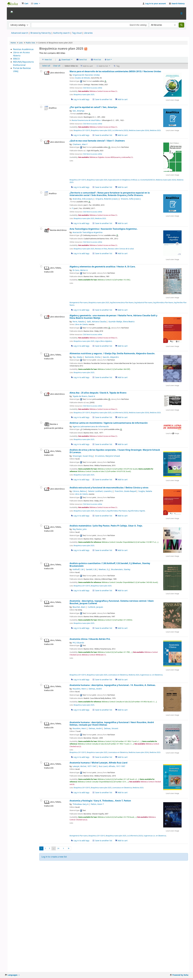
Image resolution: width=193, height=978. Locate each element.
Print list (97, 59)
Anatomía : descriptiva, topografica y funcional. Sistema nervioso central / (112, 602)
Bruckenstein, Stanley (120, 569)
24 (58, 848)
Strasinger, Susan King (83, 456)
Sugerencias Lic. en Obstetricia (151, 675)
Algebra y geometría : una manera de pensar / (113, 316)
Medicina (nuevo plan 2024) (139, 130)
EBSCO (16, 58)
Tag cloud (77, 33)
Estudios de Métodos (82, 78)
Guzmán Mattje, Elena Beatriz (121, 321)
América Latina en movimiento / (109, 423)
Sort (108, 59)
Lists (21, 42)
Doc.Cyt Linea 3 (100, 511)
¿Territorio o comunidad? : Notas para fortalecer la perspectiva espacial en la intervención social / (110, 194)
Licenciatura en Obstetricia (118, 675)
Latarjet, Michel (84, 766)
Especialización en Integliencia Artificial (122, 180)
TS (73, 208)
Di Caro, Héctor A (80, 270)
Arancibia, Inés (83, 199)
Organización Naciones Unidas (86, 75)
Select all (46, 65)
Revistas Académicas (23, 49)
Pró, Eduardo (78, 642)
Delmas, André (95, 688)
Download (66, 59)
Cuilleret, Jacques (95, 607)
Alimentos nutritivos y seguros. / (112, 353)
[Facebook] (181, 13)
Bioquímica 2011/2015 (82, 130)
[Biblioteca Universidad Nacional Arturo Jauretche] (12, 12)
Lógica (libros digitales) (103, 341)
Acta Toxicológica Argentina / (104, 229)
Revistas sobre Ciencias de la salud (121, 249)
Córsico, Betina (79, 491)
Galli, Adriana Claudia (96, 321)
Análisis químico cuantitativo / (110, 564)
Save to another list (103, 99)
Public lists (30, 42)
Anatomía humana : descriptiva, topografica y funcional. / (113, 685)
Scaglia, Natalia (145, 491)
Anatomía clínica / (90, 639)
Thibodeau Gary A (80, 804)
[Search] (181, 25)
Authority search (61, 33)
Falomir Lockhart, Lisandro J (100, 491)
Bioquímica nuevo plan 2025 (84, 94)
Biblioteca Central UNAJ (13, 3)
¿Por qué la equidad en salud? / (94, 107)
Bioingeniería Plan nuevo (79, 302)
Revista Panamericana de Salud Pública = (87, 120)
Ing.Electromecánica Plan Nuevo (122, 302)
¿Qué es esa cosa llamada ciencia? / (97, 141)
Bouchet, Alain (79, 607)
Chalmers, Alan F (80, 144)
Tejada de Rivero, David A (84, 396)
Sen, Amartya (78, 111)
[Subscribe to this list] (85, 48)
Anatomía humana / (98, 762)
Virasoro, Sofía (131, 199)
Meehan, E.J (104, 569)
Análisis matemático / (106, 525)
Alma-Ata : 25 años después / (98, 393)
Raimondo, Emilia (92, 357)
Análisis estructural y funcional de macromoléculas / (109, 487)
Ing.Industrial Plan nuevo (143, 302)
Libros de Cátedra (81, 324)
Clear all (56, 65)
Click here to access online (92, 88)
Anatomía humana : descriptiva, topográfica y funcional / (112, 723)
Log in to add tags (81, 99)
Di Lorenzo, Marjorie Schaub (107, 456)
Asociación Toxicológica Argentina (87, 232)
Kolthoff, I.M (78, 569)
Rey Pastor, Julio (80, 529)
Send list (83, 59)
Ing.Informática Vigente (136, 511)
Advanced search (19, 33)
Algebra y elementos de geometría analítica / (103, 266)
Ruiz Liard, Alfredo (112, 766)
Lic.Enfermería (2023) (120, 130)
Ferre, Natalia (79, 321)
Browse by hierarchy (40, 33)
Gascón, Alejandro (111, 357)
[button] (24, 3)
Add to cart (122, 99)
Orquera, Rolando (106, 199)
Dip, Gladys (78, 357)
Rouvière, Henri (79, 688)
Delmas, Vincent (111, 728)
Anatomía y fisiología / (100, 800)
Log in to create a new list (54, 856)
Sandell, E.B (91, 569)
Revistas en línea (101, 249)
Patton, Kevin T (97, 804)
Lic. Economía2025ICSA (146, 180)
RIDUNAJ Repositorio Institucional (23, 63)
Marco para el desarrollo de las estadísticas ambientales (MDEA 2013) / (115, 71)
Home (13, 42)
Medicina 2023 (155, 130)
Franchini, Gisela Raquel (125, 491)
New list (48, 59)
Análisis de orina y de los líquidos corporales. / (115, 451)
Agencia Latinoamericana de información (91, 426)
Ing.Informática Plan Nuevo (163, 302)
